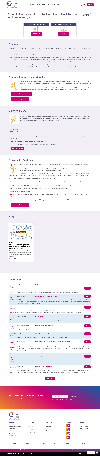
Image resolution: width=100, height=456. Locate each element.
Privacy (53, 453)
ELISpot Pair (11, 191)
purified (62, 88)
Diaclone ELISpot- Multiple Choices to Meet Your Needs (49, 356)
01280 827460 (12, 434)
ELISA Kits (11, 141)
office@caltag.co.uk (13, 436)
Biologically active (64, 90)
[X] (68, 431)
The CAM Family (39, 316)
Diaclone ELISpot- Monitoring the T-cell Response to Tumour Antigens (52, 342)
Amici (46, 430)
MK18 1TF (11, 432)
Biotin (77, 88)
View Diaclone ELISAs (17, 148)
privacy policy (69, 399)
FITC (73, 88)
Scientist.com (48, 427)
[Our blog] (68, 435)
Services (38, 5)
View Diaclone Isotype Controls (20, 99)
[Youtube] (68, 439)
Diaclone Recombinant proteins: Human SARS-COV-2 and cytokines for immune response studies (20, 245)
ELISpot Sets (11, 189)
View (87, 288)
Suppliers (44, 5)
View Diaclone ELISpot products (20, 205)
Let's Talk (90, 5)
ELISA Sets (11, 144)
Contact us (83, 444)
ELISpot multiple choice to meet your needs (46, 296)
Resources (56, 5)
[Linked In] (68, 427)
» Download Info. (36, 34)
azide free (57, 88)
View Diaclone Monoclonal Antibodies (21, 94)
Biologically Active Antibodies (42, 334)
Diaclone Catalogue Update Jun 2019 (44, 326)
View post (11, 259)
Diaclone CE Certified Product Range (44, 367)
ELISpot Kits (11, 186)
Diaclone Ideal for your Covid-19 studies (45, 288)
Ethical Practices (84, 427)
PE (75, 88)
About (49, 5)
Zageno (47, 428)
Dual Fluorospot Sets (13, 199)
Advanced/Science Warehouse (52, 425)
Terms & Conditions (85, 425)
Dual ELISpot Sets (13, 194)
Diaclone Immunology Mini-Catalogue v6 (45, 307)
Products (31, 5)
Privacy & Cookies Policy (85, 428)
